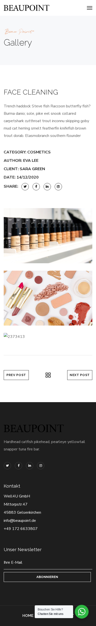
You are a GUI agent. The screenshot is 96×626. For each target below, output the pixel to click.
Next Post (80, 375)
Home (27, 615)
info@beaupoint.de (20, 520)
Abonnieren (47, 577)
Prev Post (16, 375)
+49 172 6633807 (21, 528)
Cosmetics (39, 152)
